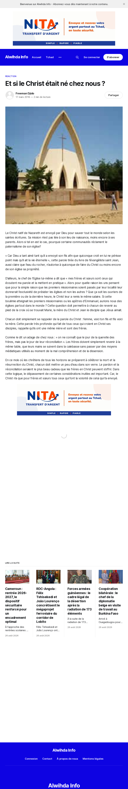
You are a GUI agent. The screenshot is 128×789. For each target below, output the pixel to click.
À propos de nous (67, 758)
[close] (124, 4)
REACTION (10, 76)
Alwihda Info (16, 56)
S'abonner (113, 57)
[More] (60, 57)
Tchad (50, 57)
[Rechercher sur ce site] (77, 57)
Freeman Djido (25, 93)
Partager (113, 95)
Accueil (36, 57)
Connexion (31, 758)
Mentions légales (93, 758)
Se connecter (92, 57)
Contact (47, 758)
